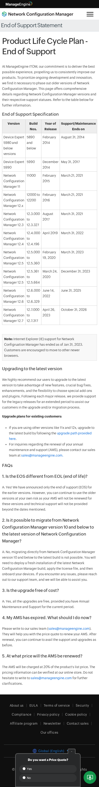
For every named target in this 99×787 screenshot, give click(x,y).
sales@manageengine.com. (42, 455)
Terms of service (57, 705)
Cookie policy (76, 714)
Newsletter (52, 723)
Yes (29, 769)
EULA (33, 705)
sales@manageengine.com (69, 628)
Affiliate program (24, 723)
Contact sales (78, 723)
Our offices (49, 732)
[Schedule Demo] (90, 777)
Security (82, 705)
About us (17, 705)
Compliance (21, 714)
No (28, 778)
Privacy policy (48, 714)
